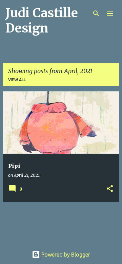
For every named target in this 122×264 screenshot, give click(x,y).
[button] (110, 189)
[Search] (96, 13)
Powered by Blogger (65, 254)
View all (17, 80)
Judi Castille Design (41, 20)
